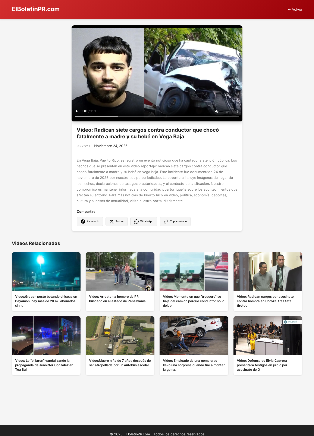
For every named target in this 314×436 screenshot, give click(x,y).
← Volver (295, 9)
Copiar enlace (178, 221)
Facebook (93, 221)
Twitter (120, 221)
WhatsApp (146, 221)
